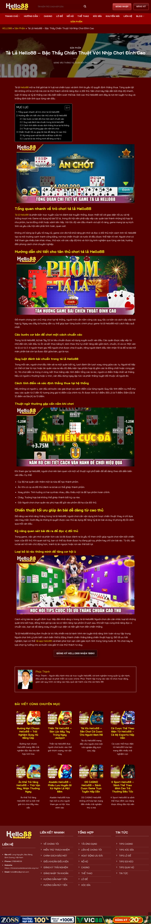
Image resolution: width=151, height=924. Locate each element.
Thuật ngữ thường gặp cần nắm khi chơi (41, 128)
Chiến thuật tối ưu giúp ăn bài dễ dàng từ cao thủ (42, 132)
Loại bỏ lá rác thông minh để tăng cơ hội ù (42, 138)
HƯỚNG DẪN (31, 16)
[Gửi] (85, 7)
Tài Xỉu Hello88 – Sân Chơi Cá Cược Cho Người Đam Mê (91, 731)
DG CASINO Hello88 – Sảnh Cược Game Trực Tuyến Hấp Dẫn (91, 786)
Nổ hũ (70, 16)
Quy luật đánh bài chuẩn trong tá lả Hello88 (43, 122)
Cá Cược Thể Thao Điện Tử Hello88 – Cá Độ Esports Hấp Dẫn (122, 733)
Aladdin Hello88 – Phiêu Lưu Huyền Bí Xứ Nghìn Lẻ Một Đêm (60, 786)
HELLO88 (7, 28)
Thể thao (83, 16)
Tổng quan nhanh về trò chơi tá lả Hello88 (38, 112)
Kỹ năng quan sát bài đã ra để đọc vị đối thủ (42, 135)
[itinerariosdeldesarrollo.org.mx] (17, 6)
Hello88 (24, 87)
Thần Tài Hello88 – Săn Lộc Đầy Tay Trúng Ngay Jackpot (60, 733)
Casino (48, 16)
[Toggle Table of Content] (66, 107)
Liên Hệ (128, 16)
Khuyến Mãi (113, 16)
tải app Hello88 (44, 640)
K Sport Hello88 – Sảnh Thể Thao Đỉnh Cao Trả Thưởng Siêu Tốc (122, 786)
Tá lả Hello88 (22, 214)
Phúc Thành (90, 63)
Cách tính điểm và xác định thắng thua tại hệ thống (46, 125)
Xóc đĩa (97, 16)
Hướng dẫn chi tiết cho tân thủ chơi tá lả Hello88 (43, 115)
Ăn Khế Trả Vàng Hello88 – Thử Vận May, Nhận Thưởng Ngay (28, 786)
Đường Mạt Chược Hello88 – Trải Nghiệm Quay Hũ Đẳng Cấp (28, 733)
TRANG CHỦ (11, 16)
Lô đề (59, 16)
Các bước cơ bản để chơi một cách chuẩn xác (44, 119)
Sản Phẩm (76, 21)
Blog (139, 16)
